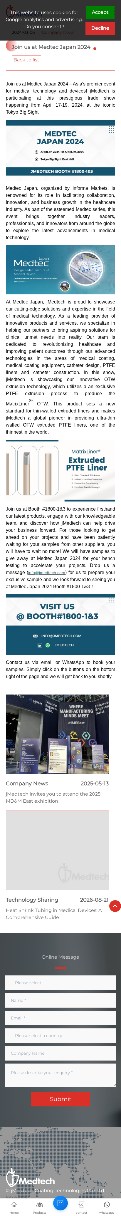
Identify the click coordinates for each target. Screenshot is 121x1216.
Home (14, 1213)
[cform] (60, 1203)
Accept (100, 12)
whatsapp (106, 1213)
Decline (100, 28)
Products (39, 1213)
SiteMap (15, 1197)
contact (81, 1213)
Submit (60, 1099)
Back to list (26, 60)
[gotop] (115, 906)
